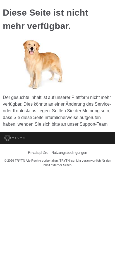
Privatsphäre (38, 152)
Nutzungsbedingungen (69, 152)
